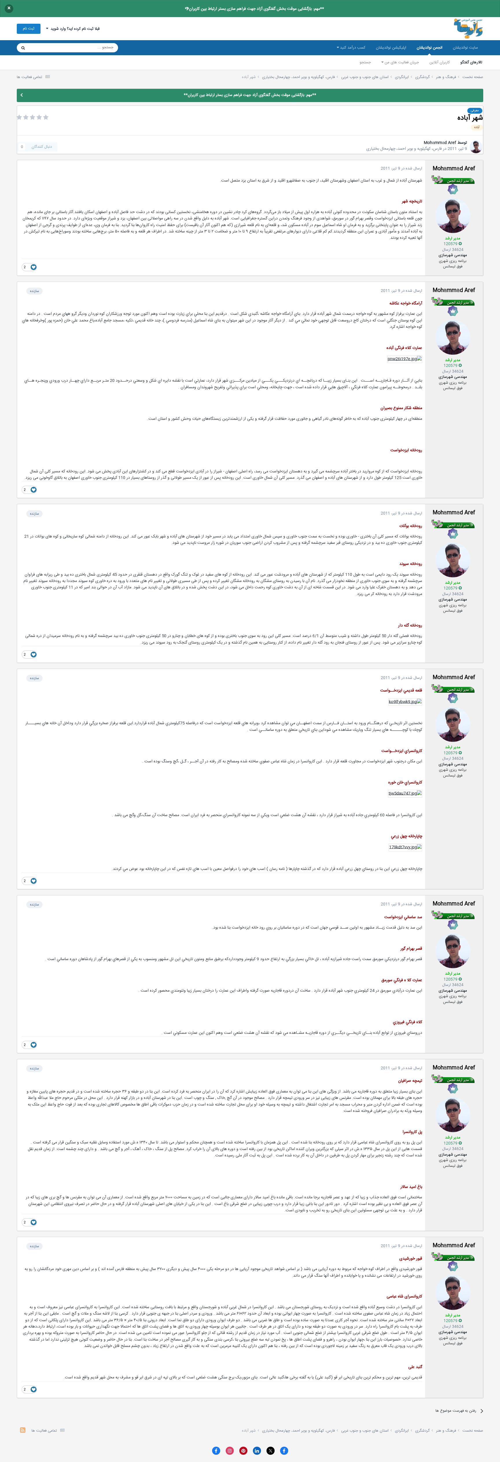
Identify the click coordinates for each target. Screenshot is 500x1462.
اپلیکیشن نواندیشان (391, 48)
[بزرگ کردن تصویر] (404, 359)
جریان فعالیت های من (401, 62)
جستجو (365, 62)
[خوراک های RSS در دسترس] (23, 1431)
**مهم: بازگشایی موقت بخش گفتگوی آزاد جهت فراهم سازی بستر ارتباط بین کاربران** (254, 8)
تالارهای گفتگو (471, 62)
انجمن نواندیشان (429, 48)
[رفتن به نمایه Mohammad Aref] (476, 147)
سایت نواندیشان (465, 48)
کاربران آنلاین (439, 62)
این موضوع (45, 48)
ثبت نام (28, 28)
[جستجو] (23, 47)
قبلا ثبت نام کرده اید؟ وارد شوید (74, 29)
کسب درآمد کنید (352, 48)
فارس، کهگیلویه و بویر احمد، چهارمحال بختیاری (404, 148)
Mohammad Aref (440, 142)
